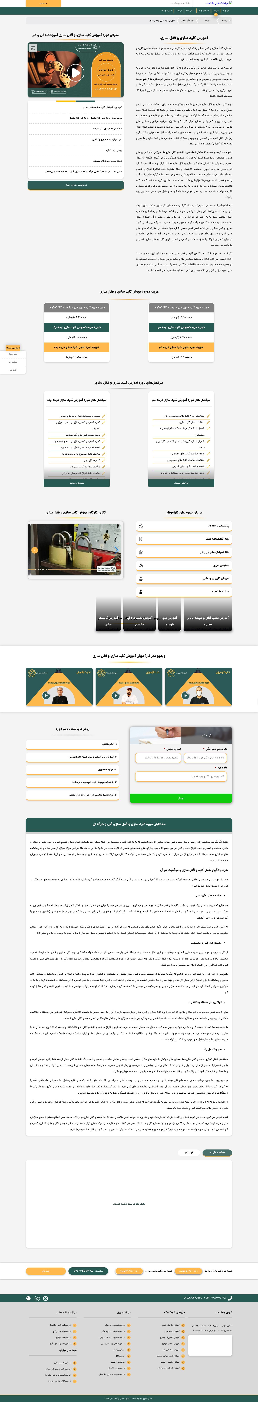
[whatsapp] (28, 1298)
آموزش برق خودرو (172, 1331)
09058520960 (193, 1298)
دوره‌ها (207, 20)
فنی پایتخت (225, 20)
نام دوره (221, 768)
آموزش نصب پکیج (63, 1337)
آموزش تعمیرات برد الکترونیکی (112, 1337)
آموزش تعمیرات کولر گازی (60, 1343)
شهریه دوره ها (166, 10)
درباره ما (179, 10)
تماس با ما (190, 10)
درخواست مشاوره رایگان (76, 185)
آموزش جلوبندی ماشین (170, 1362)
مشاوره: (88, 1271)
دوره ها (216, 10)
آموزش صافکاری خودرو (170, 1350)
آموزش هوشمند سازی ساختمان (112, 1374)
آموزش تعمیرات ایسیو (170, 1337)
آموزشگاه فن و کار (207, 211)
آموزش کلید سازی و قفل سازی (58, 1369)
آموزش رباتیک (119, 1350)
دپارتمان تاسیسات (67, 1313)
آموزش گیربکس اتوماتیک (169, 1368)
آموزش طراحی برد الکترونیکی (113, 1343)
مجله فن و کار (204, 10)
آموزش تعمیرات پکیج (62, 1331)
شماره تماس (172, 749)
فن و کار (226, 10)
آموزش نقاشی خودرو (171, 1343)
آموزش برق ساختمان (116, 1368)
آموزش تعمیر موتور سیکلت (168, 1356)
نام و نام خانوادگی (215, 749)
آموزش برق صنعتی (117, 1362)
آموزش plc (120, 1356)
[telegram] (37, 1298)
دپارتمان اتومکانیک (174, 1313)
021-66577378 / (215, 1298)
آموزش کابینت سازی (62, 1363)
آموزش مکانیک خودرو (170, 1325)
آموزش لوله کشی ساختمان (60, 1325)
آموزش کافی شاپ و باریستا (59, 1381)
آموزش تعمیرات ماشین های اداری (57, 1375)
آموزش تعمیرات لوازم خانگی (113, 1331)
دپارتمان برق (124, 1313)
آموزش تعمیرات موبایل (115, 1325)
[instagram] (45, 1298)
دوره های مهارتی (187, 20)
